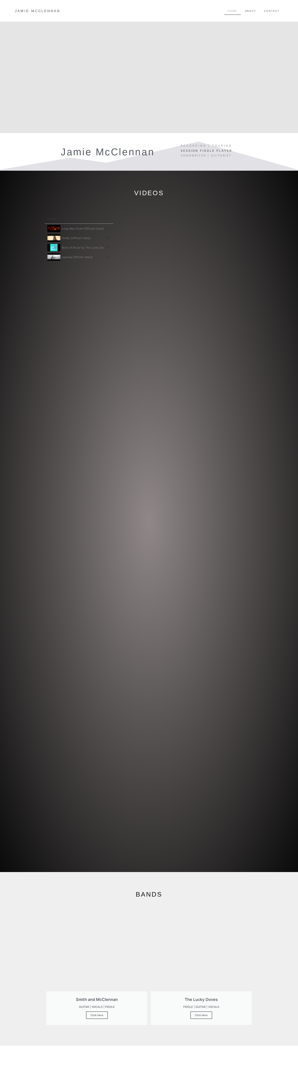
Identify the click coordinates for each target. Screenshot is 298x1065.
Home (232, 11)
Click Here (97, 1015)
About (250, 11)
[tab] (79, 228)
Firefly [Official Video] (76, 238)
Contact (272, 11)
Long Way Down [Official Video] (83, 228)
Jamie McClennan (37, 11)
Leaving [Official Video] (77, 257)
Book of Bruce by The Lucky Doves (83, 247)
